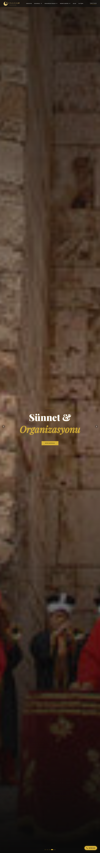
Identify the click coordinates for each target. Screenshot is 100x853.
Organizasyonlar (51, 3)
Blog (74, 3)
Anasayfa (29, 3)
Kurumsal (38, 3)
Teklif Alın (93, 3)
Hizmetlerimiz (65, 3)
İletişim (80, 3)
